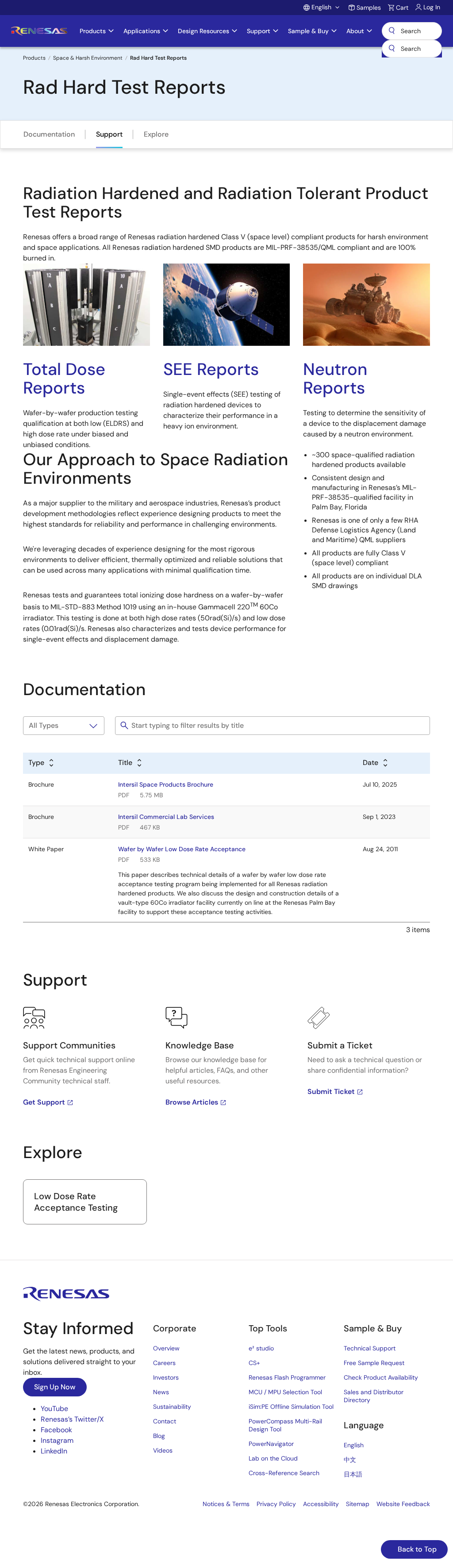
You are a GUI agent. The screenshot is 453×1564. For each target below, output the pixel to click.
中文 (350, 1460)
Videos (163, 1450)
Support (109, 134)
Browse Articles (191, 1102)
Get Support (44, 1102)
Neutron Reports (335, 378)
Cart (402, 7)
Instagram (57, 1440)
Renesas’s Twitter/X (72, 1419)
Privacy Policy (276, 1504)
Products (34, 57)
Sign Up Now (55, 1387)
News (161, 1392)
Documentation (49, 134)
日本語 (353, 1474)
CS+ (254, 1363)
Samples (369, 7)
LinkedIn (54, 1451)
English (354, 1445)
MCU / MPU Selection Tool (285, 1392)
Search (412, 31)
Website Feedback (403, 1504)
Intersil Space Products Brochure (165, 784)
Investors (166, 1377)
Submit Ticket (331, 1091)
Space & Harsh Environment (88, 57)
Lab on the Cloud (273, 1458)
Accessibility (321, 1504)
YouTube (54, 1408)
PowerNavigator (271, 1444)
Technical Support (369, 1348)
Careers (164, 1363)
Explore (156, 134)
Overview (166, 1348)
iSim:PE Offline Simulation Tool (291, 1407)
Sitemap (357, 1504)
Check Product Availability (381, 1377)
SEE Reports (211, 369)
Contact (164, 1421)
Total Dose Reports (64, 378)
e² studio (261, 1348)
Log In (431, 7)
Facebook (56, 1429)
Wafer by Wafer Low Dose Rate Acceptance (182, 849)
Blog (159, 1436)
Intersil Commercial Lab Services (166, 817)
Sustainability (172, 1407)
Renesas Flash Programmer (287, 1377)
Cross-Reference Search (284, 1473)
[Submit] (391, 49)
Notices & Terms (226, 1504)
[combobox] (412, 48)
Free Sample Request (374, 1363)
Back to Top (416, 1549)
